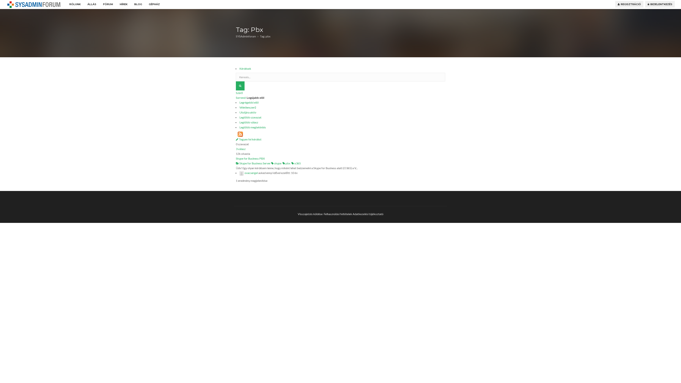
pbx (287, 163)
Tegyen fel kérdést (249, 139)
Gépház (154, 4)
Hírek (124, 4)
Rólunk (75, 4)
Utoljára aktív (247, 112)
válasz (241, 149)
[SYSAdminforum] (34, 4)
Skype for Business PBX (250, 158)
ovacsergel (251, 172)
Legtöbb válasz (248, 122)
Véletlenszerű (247, 107)
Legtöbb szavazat (250, 117)
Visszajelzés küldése (310, 214)
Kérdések (245, 68)
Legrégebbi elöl (249, 102)
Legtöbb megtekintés (252, 127)
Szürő (239, 93)
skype (277, 163)
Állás (91, 4)
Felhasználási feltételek (338, 214)
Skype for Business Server (255, 163)
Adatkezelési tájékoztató (368, 214)
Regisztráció (630, 4)
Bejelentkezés (661, 4)
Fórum (108, 4)
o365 (297, 163)
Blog (138, 4)
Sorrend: (250, 97)
